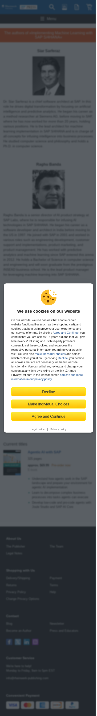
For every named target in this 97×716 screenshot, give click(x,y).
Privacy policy (58, 429)
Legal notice (37, 429)
